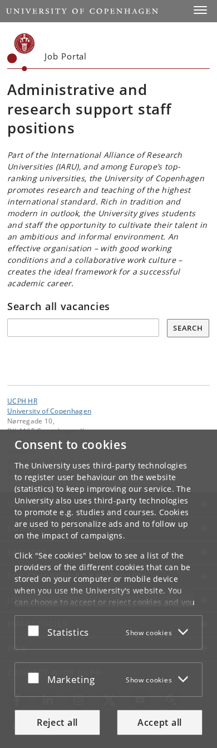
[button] (200, 10)
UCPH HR (22, 400)
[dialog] (108, 589)
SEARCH (188, 328)
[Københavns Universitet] (21, 52)
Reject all (57, 722)
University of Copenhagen (49, 410)
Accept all (159, 722)
